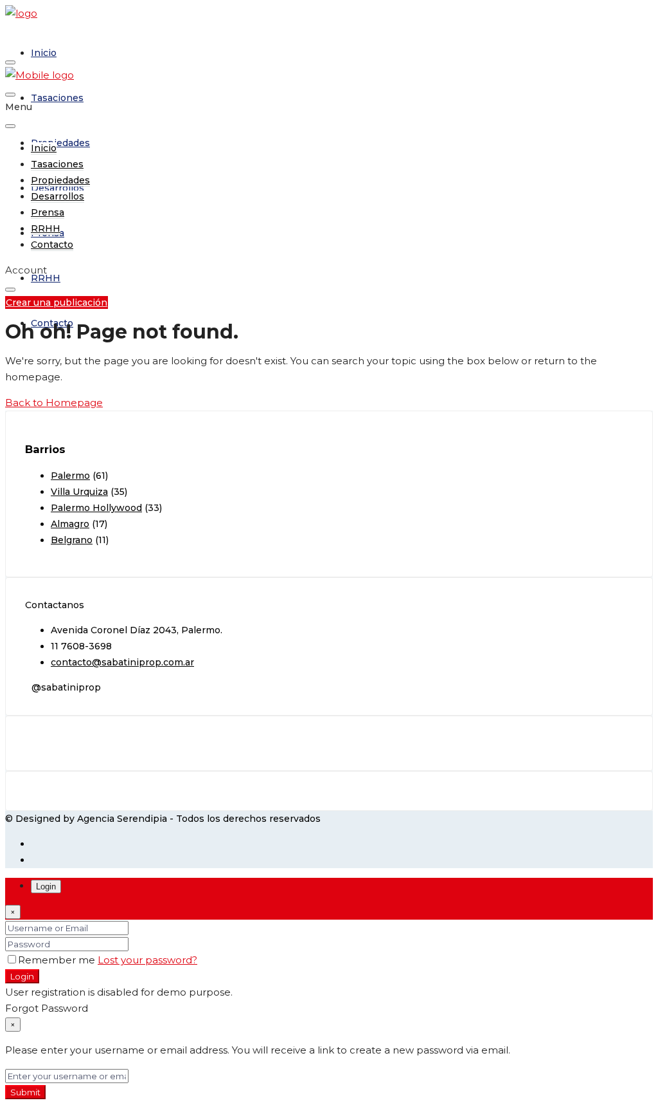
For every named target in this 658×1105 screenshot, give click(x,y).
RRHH (45, 278)
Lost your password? (147, 960)
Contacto (52, 323)
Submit (25, 1092)
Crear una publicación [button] (56, 302)
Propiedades (60, 143)
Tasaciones (57, 98)
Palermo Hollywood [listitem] (96, 508)
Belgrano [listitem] (72, 540)
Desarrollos (57, 196)
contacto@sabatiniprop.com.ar (122, 662)
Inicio (44, 53)
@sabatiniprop (66, 687)
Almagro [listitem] (70, 524)
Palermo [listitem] (70, 475)
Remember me (58, 960)
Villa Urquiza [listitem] (79, 491)
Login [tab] (46, 886)
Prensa (47, 212)
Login (22, 976)
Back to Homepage (54, 402)
